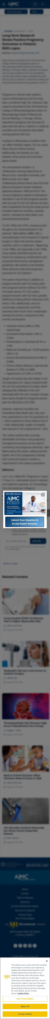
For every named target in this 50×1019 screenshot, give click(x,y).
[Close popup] (43, 495)
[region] (25, 988)
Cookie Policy (23, 993)
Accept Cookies (25, 1014)
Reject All (25, 1006)
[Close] (47, 961)
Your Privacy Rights (25, 999)
